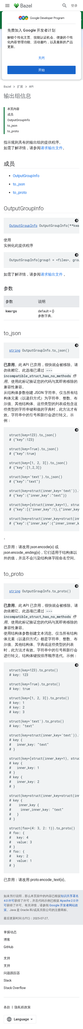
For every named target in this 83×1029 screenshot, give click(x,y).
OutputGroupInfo (26, 176)
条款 (7, 1007)
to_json (19, 184)
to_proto (20, 192)
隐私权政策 (23, 1007)
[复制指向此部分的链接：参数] (17, 289)
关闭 (41, 58)
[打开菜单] (7, 5)
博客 (7, 939)
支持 (7, 965)
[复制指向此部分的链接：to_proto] (28, 574)
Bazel (7, 86)
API (31, 86)
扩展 (20, 86)
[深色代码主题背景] (76, 220)
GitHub (8, 947)
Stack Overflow (15, 988)
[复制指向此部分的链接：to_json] (25, 333)
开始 (41, 70)
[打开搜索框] (64, 5)
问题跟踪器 (12, 973)
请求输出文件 (52, 148)
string (14, 350)
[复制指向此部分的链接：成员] (19, 164)
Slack (8, 980)
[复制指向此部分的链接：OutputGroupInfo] (48, 209)
